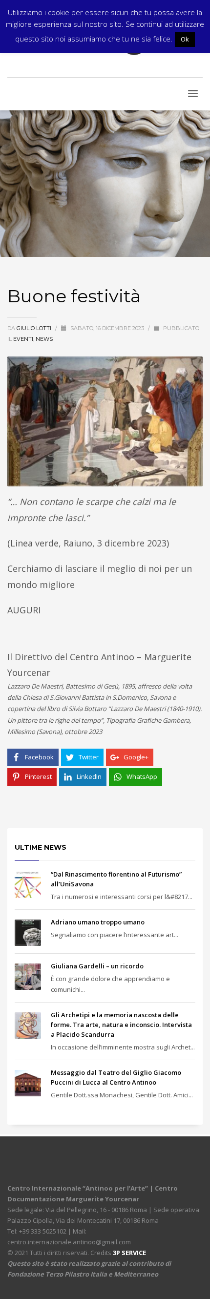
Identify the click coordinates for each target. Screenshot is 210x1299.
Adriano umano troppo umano (98, 922)
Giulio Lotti (35, 328)
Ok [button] (185, 39)
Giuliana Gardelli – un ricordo (97, 966)
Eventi (23, 338)
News (44, 338)
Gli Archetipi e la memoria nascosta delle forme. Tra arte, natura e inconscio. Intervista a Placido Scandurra (121, 1024)
